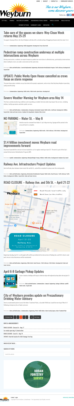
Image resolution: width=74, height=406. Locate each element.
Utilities (65, 110)
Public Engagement (28, 45)
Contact (12, 397)
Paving (37, 157)
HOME (38, 1)
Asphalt (11, 157)
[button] (53, 25)
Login (16, 397)
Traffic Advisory (59, 67)
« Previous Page (8, 317)
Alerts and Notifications (14, 67)
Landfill (66, 283)
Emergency (31, 110)
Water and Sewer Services (16, 112)
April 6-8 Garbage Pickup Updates (24, 271)
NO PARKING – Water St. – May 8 (23, 118)
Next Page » (37, 317)
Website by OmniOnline (68, 397)
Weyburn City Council (63, 157)
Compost (47, 283)
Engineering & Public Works (39, 20)
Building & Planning (23, 20)
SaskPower (53, 110)
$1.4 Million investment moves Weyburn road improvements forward (30, 144)
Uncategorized (36, 45)
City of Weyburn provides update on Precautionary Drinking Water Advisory (33, 297)
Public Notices (65, 20)
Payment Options (24, 25)
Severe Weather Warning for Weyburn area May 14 (34, 97)
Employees (46, 25)
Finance (12, 20)
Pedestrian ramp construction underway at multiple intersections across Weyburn (34, 54)
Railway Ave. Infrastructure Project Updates (30, 164)
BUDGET (45, 1)
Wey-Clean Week (44, 45)
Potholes (42, 157)
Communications (13, 45)
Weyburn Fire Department (28, 112)
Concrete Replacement (26, 67)
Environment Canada (39, 110)
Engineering (20, 45)
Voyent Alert (6, 69)
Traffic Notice (57, 130)
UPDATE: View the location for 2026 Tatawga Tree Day (18, 337)
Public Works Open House (36, 91)
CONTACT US (54, 1)
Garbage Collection (60, 283)
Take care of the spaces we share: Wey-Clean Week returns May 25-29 (34, 34)
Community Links (36, 25)
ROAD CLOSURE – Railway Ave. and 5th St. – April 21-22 (37, 182)
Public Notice (42, 310)
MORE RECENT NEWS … (10, 343)
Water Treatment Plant (61, 310)
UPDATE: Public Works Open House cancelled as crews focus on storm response (36, 77)
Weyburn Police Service (40, 112)
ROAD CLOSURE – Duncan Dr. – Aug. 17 (14, 327)
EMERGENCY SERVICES (67, 1)
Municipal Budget (32, 157)
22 (31, 317)
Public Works (27, 91)
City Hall (4, 20)
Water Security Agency (50, 310)
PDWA (36, 310)
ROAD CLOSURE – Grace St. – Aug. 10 (13, 333)
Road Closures (54, 174)
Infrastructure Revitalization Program (46, 67)
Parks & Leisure (54, 20)
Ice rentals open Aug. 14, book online (13, 330)
